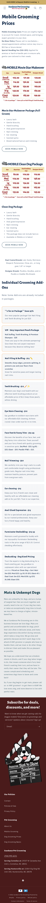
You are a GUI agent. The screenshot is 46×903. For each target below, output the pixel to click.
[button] (4, 8)
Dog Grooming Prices (12, 837)
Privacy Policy (9, 811)
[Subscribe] (39, 726)
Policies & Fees (10, 806)
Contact (7, 801)
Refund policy (32, 897)
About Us (7, 826)
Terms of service (32, 901)
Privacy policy (20, 897)
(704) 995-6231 (10, 856)
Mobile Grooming (11, 831)
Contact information (17, 901)
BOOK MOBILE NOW (14, 149)
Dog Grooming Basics (12, 842)
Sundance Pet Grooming (21, 895)
